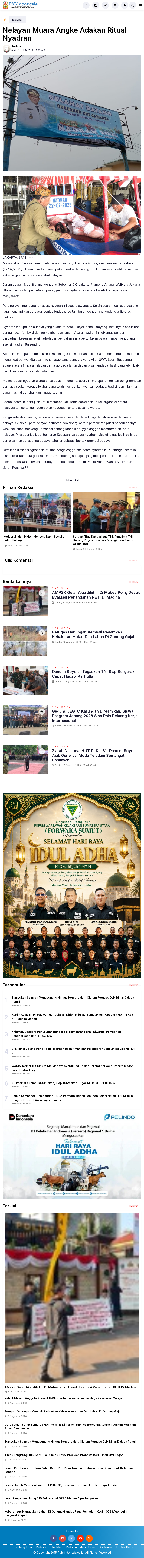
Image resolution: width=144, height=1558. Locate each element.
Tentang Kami (23, 1547)
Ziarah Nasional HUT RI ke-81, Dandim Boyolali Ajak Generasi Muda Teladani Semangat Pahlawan (95, 755)
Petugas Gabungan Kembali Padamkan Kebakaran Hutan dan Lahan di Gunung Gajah (93, 634)
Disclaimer (105, 1547)
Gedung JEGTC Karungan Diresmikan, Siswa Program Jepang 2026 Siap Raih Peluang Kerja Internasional (95, 716)
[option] (37, 521)
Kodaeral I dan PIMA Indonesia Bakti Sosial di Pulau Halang (34, 538)
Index (134, 487)
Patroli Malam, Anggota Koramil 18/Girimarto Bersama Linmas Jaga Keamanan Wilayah (64, 1398)
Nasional (16, 19)
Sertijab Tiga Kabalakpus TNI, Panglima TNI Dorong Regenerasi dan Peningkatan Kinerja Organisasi (103, 540)
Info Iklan (56, 1547)
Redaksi (16, 46)
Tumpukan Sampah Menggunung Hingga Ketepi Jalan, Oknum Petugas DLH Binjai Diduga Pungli (70, 1441)
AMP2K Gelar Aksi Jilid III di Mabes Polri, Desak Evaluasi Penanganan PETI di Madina (96, 594)
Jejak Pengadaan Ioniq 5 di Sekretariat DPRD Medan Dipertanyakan (51, 1498)
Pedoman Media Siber (80, 1547)
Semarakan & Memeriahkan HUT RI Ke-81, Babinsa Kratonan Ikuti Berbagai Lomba (61, 1485)
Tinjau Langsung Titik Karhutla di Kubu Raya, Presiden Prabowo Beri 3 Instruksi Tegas (64, 1455)
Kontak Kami (124, 1547)
